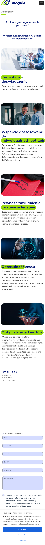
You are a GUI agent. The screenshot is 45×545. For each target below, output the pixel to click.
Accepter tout (22, 529)
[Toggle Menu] (41, 3)
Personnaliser (22, 535)
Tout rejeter (22, 540)
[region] (22, 527)
